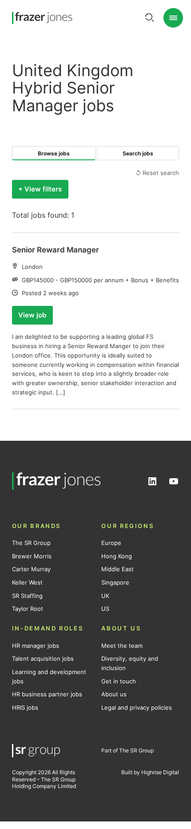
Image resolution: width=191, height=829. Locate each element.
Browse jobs (54, 153)
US (105, 608)
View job (32, 315)
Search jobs (138, 153)
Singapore (115, 582)
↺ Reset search (157, 172)
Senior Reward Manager (55, 249)
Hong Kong (116, 556)
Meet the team (122, 645)
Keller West (27, 582)
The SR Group (31, 542)
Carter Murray (31, 569)
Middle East (117, 569)
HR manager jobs (35, 645)
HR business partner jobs (47, 694)
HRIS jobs (25, 707)
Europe (111, 542)
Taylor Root (27, 608)
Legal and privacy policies (136, 707)
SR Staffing (27, 595)
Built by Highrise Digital (150, 772)
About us (114, 694)
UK (105, 595)
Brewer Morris (32, 556)
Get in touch (118, 681)
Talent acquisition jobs (43, 658)
